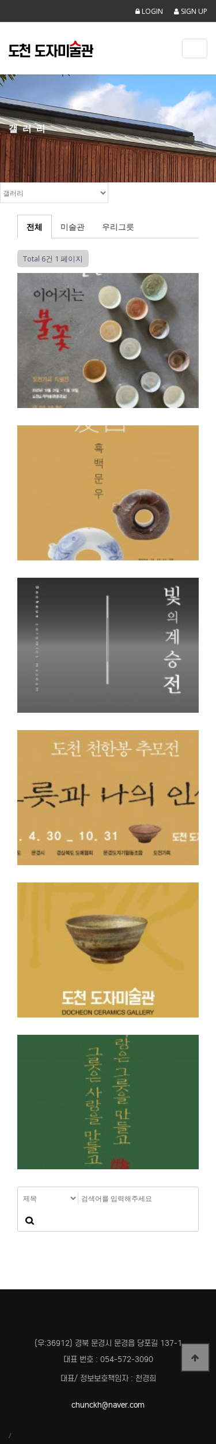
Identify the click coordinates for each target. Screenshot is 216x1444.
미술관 (72, 226)
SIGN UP (193, 11)
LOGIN (151, 11)
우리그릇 (118, 226)
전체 (34, 226)
